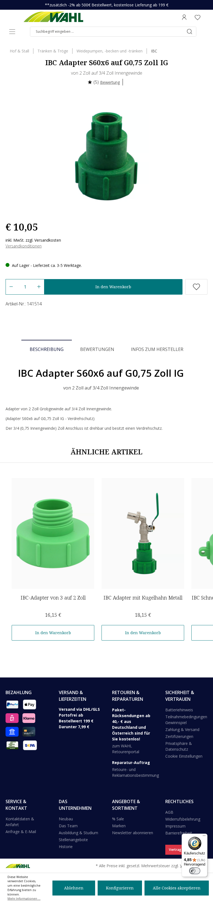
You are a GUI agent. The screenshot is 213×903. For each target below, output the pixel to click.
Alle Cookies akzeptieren (177, 888)
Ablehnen (73, 888)
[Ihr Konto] (184, 17)
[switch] (194, 870)
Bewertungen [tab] (97, 349)
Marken (119, 825)
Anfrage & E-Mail (21, 831)
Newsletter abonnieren (132, 832)
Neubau (66, 818)
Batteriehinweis (179, 709)
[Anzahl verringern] (11, 287)
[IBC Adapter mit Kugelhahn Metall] (143, 533)
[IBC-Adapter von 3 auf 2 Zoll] (53, 533)
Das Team (68, 825)
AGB (169, 812)
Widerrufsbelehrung (182, 819)
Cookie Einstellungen (183, 756)
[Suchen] (189, 31)
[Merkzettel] (197, 17)
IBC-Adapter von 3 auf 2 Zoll (53, 597)
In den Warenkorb (113, 286)
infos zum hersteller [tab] (157, 349)
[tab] (46, 349)
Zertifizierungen (179, 736)
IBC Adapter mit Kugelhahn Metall (142, 597)
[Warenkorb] (205, 17)
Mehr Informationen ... (23, 899)
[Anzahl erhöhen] (39, 287)
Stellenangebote (73, 839)
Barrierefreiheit (178, 833)
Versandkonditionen (24, 246)
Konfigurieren (120, 888)
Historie (66, 846)
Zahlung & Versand (182, 729)
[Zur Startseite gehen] (53, 17)
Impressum (175, 826)
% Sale (118, 818)
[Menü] (12, 31)
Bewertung (110, 82)
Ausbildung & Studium (78, 832)
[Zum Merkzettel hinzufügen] (196, 287)
